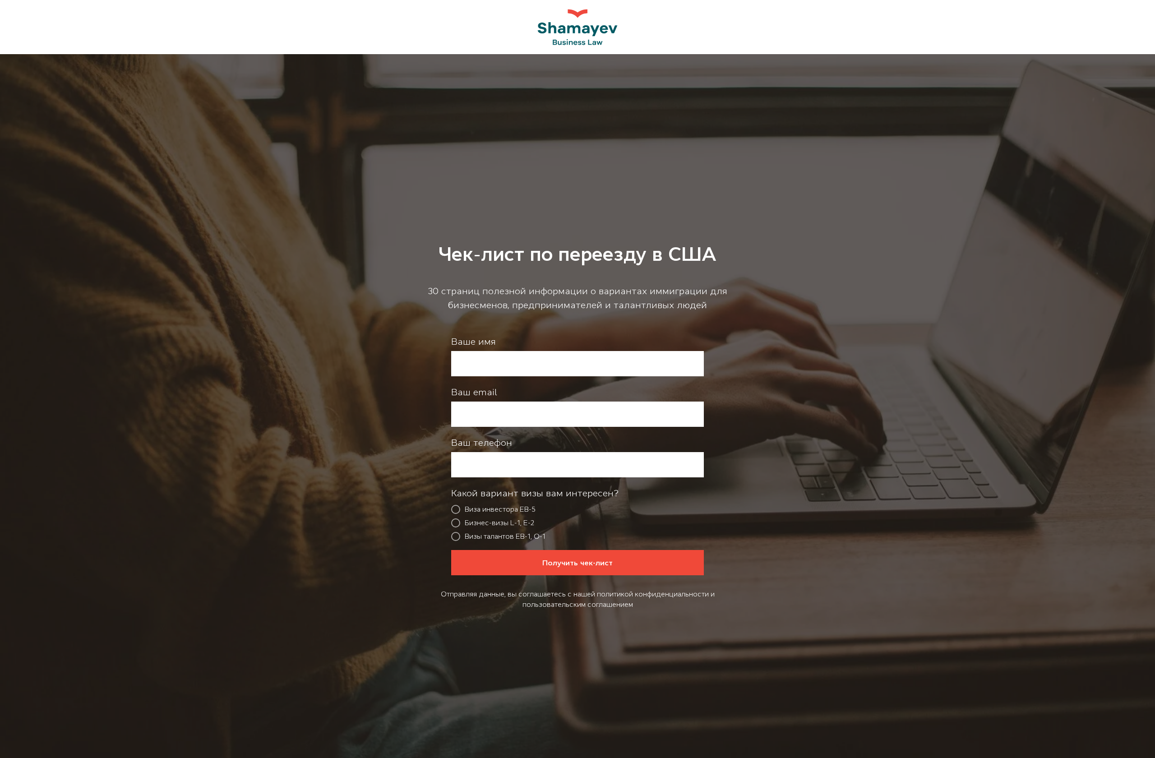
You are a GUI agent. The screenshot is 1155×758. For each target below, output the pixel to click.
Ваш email (474, 392)
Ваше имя (473, 341)
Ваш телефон (481, 442)
